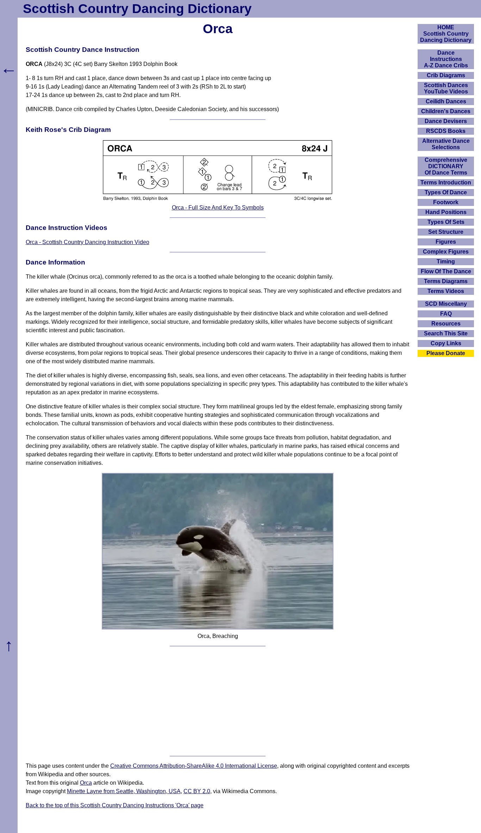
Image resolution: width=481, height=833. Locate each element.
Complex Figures (446, 252)
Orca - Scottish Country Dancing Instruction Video (87, 242)
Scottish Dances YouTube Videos (446, 88)
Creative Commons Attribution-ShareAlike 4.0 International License (193, 766)
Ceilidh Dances (446, 101)
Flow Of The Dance (446, 271)
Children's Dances (445, 111)
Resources (446, 324)
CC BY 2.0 (196, 791)
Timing (446, 262)
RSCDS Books (446, 131)
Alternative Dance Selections (446, 144)
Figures (446, 242)
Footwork (445, 202)
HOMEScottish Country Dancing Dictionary (445, 33)
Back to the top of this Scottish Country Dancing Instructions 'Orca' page (115, 805)
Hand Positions (446, 212)
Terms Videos (445, 291)
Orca (86, 783)
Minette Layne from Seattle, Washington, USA (124, 791)
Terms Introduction (445, 183)
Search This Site (446, 333)
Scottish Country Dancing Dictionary (137, 8)
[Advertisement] (218, 701)
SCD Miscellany (446, 304)
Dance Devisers (446, 121)
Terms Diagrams (446, 281)
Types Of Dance (446, 192)
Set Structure (445, 232)
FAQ (446, 314)
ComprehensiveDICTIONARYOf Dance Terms (446, 166)
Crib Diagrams (446, 75)
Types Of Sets (445, 222)
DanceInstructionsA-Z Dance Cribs (446, 59)
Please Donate (445, 353)
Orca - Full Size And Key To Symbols (218, 208)
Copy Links (446, 343)
